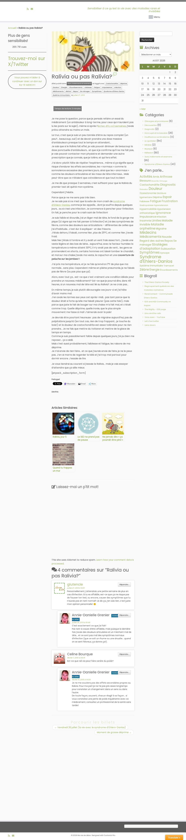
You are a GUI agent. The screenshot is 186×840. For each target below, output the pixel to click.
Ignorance (163, 213)
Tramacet (168, 265)
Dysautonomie (148, 193)
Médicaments (58, 91)
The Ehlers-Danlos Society (157, 282)
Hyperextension (161, 205)
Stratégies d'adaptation (154, 246)
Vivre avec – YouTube (155, 317)
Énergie (64, 87)
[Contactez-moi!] (33, 9)
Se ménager (85, 91)
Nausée (167, 237)
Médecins (148, 232)
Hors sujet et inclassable (156, 133)
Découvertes (151, 125)
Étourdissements (75, 87)
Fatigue (97, 87)
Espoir (167, 197)
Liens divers (150, 325)
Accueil (12, 28)
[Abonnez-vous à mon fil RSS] (29, 9)
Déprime (123, 83)
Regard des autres (152, 240)
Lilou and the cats (153, 313)
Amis (156, 176)
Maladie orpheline (152, 226)
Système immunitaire (61, 95)
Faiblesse (88, 87)
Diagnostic (150, 129)
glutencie (75, 584)
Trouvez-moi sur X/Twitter (26, 61)
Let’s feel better (152, 321)
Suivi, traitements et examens (79, 83)
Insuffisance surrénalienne (157, 137)
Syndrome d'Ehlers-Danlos (114, 91)
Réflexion (149, 152)
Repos (75, 91)
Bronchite (155, 181)
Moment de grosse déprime (114, 732)
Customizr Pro (109, 835)
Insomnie (145, 220)
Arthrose (166, 177)
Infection (117, 87)
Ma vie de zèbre (84, 835)
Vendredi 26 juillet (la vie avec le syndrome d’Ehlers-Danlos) (90, 727)
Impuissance (107, 87)
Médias (148, 144)
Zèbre (144, 269)
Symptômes (96, 91)
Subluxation (168, 248)
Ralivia (68, 91)
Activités (146, 176)
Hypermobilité (148, 209)
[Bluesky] (36, 9)
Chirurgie (163, 181)
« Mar (143, 109)
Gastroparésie (146, 205)
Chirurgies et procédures (156, 121)
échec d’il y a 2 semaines (112, 126)
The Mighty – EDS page (155, 309)
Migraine (161, 228)
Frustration (170, 201)
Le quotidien (150, 141)
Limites (156, 221)
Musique (149, 148)
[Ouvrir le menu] (151, 17)
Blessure (145, 180)
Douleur (56, 87)
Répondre (124, 584)
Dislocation (144, 189)
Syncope (164, 252)
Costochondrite (112, 83)
